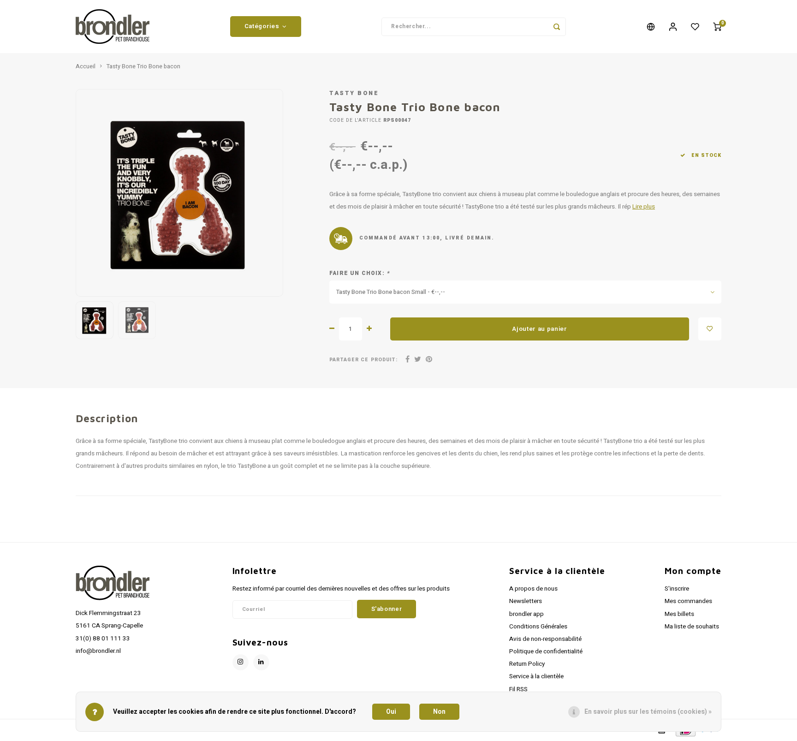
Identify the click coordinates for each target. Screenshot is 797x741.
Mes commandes (688, 601)
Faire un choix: (359, 273)
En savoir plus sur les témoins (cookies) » (648, 712)
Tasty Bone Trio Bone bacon (143, 66)
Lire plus (643, 206)
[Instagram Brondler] (240, 662)
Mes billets (679, 614)
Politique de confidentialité (546, 651)
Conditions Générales (538, 626)
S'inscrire (677, 588)
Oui (391, 712)
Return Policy (527, 664)
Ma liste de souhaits (692, 626)
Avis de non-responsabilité (545, 639)
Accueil (85, 66)
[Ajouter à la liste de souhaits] (709, 329)
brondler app (526, 614)
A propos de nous (533, 588)
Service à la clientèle (536, 676)
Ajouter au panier (539, 329)
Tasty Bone (354, 93)
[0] (717, 26)
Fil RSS (518, 689)
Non (439, 712)
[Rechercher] (556, 27)
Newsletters (525, 601)
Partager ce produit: (363, 359)
